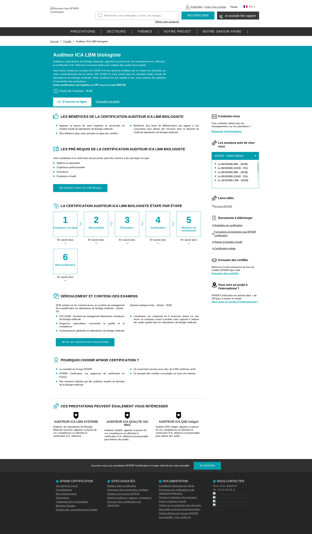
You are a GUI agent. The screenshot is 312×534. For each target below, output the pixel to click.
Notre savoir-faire (222, 31)
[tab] (235, 156)
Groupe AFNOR (223, 206)
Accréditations (64, 489)
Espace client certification (121, 485)
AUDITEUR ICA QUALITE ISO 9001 (127, 423)
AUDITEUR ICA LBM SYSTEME (76, 421)
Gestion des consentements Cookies (77, 509)
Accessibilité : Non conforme (175, 517)
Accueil (54, 41)
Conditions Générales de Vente (176, 485)
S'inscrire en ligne (74, 101)
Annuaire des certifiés (225, 273)
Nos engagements (66, 493)
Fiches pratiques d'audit (172, 501)
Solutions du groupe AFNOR (123, 493)
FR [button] (251, 6)
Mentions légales (65, 505)
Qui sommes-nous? (67, 485)
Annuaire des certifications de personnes (124, 503)
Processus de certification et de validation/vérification (176, 491)
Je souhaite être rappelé (240, 15)
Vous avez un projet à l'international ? (235, 301)
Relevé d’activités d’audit (228, 241)
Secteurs (116, 31)
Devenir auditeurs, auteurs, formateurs (129, 497)
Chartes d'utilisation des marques (178, 497)
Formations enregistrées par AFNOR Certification (235, 233)
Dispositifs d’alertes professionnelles (179, 509)
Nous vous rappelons (225, 485)
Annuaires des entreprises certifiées (127, 489)
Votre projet (177, 31)
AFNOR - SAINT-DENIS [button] (228, 155)
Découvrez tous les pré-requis (80, 188)
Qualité (67, 41)
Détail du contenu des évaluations (85, 342)
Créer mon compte (215, 6)
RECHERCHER (198, 15)
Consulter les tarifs (108, 101)
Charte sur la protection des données (180, 505)
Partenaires (62, 497)
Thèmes (145, 31)
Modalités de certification (228, 225)
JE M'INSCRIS (207, 465)
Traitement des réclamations (72, 501)
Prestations (83, 31)
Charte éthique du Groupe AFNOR (178, 513)
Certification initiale (225, 248)
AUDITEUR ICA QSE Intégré (178, 421)
